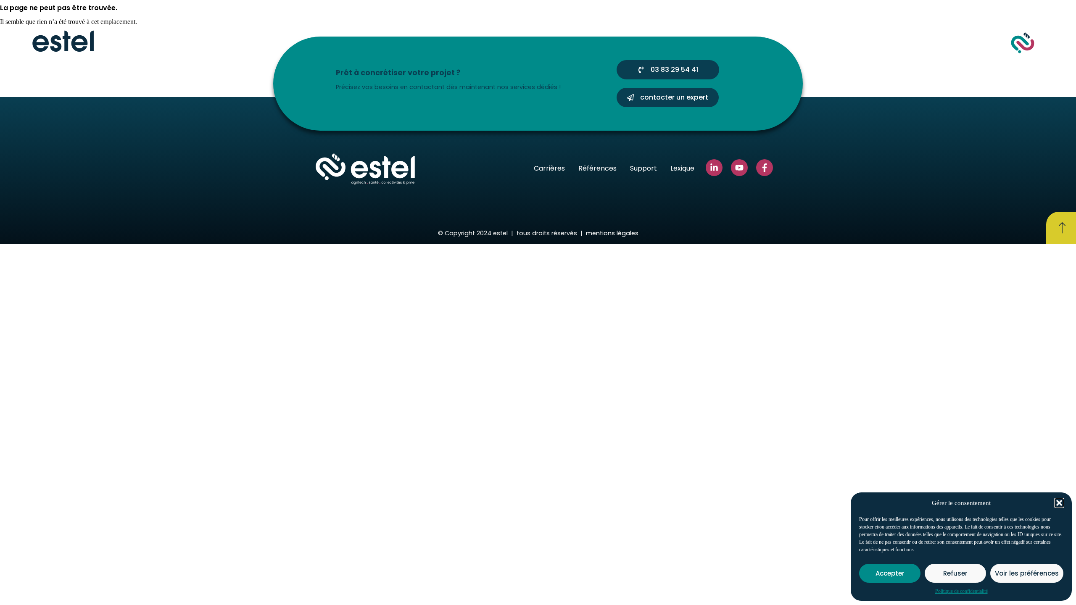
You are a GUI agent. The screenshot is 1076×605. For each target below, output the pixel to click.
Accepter (890, 573)
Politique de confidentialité (961, 591)
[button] (1059, 503)
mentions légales (612, 233)
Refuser (955, 573)
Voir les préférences (1027, 573)
